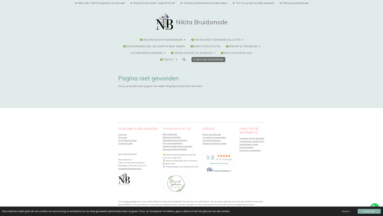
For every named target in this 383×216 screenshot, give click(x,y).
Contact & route (125, 143)
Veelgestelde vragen (249, 144)
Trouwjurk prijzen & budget (251, 138)
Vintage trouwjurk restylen (214, 143)
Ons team (122, 137)
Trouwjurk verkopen (211, 140)
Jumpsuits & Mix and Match (175, 149)
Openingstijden (246, 147)
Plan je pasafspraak (211, 134)
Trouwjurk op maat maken (214, 137)
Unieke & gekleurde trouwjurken (177, 146)
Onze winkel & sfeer (127, 140)
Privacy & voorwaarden (250, 150)
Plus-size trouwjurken (172, 143)
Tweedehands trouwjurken (175, 140)
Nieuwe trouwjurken (172, 137)
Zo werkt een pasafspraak (251, 141)
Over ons (122, 134)
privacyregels (130, 201)
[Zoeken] (184, 59)
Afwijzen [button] (346, 211)
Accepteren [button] (369, 211)
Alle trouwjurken (170, 134)
